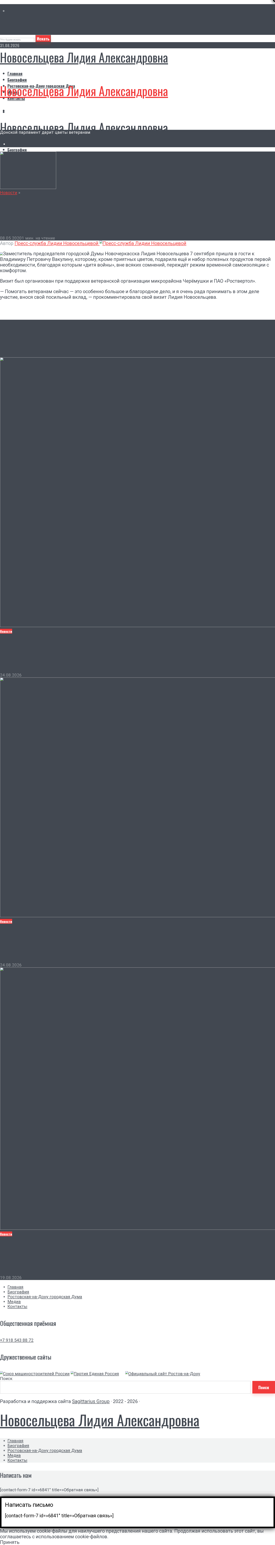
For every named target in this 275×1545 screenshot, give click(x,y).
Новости (8, 192)
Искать (43, 38)
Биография (17, 79)
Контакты (17, 1306)
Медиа (14, 1301)
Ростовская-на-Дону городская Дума (44, 1296)
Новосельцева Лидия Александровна (84, 57)
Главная (14, 73)
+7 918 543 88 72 (16, 1340)
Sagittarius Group (91, 1401)
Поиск (6, 1378)
